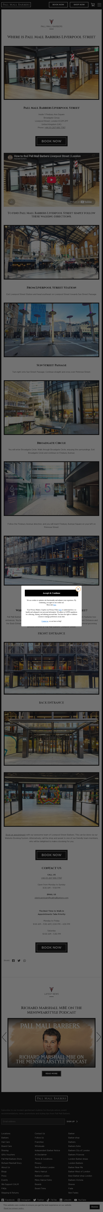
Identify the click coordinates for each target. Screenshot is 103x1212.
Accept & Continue (51, 593)
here (54, 605)
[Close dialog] (78, 589)
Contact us (45, 621)
